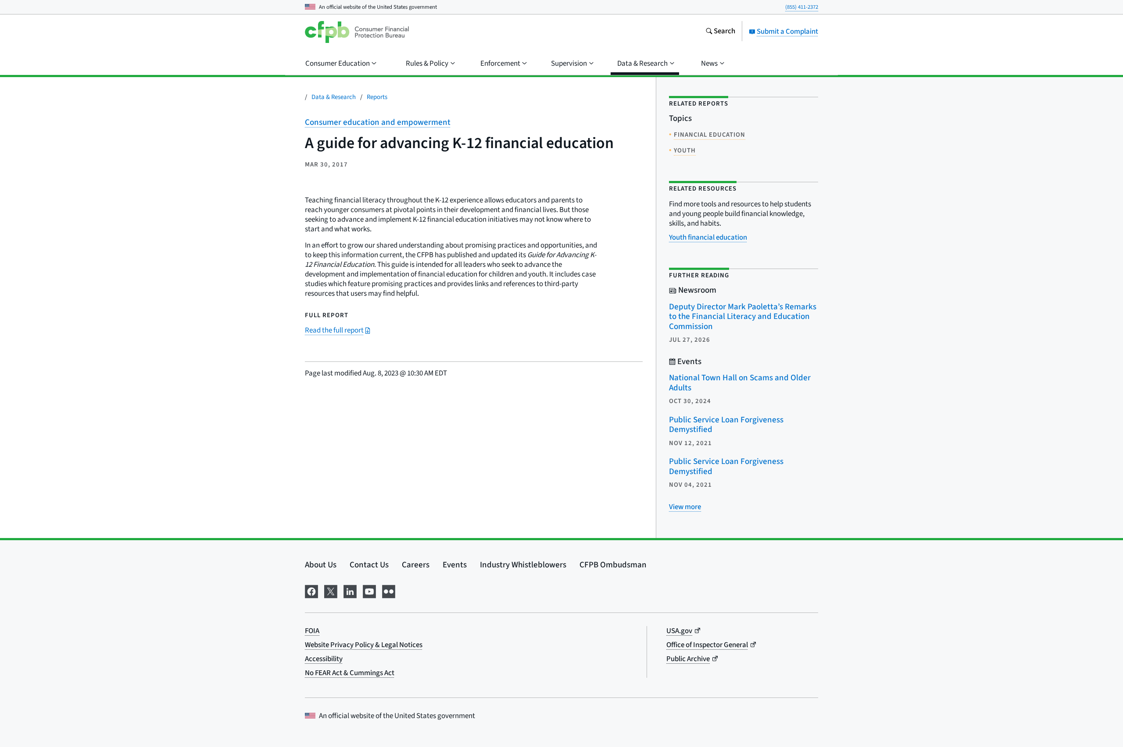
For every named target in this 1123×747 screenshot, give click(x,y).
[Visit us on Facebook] (311, 591)
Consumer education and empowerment (378, 122)
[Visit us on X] (330, 591)
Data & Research (333, 97)
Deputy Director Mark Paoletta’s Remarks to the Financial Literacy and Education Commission (742, 317)
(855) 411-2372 (801, 7)
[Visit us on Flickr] (388, 591)
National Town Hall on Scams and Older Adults (740, 383)
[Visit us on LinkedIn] (350, 591)
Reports (377, 97)
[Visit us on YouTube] (369, 591)
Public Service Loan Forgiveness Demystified (726, 425)
